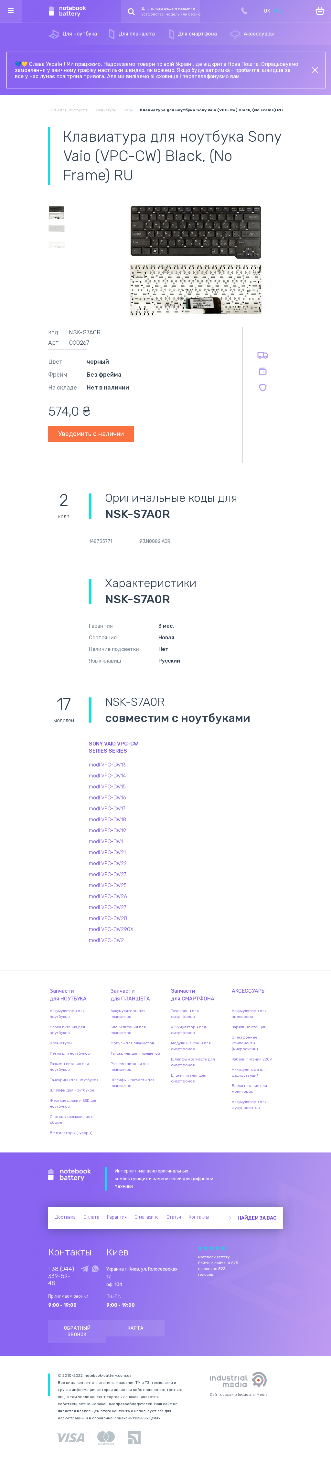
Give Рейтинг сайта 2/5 (206, 1248)
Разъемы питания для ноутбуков (69, 1066)
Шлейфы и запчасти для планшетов (133, 1083)
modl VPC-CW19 (107, 830)
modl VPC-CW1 (106, 841)
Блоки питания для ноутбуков (67, 1030)
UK (267, 11)
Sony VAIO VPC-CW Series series (113, 747)
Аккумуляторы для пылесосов (249, 1014)
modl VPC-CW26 (108, 896)
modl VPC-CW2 (106, 940)
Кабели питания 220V (252, 1059)
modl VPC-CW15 (107, 787)
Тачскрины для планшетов (135, 1053)
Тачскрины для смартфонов (185, 1014)
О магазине (146, 1217)
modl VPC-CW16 (107, 798)
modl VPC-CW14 (107, 776)
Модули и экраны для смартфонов (191, 1046)
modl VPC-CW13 (107, 765)
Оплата (91, 1217)
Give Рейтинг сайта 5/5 (223, 1248)
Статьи (173, 1217)
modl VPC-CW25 (108, 885)
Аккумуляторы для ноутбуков (67, 1014)
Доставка (65, 1217)
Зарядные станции (249, 1027)
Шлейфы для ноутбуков (72, 1090)
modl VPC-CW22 (108, 863)
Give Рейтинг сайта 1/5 (200, 1248)
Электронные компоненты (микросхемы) (245, 1043)
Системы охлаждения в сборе (71, 1119)
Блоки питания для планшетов (128, 1030)
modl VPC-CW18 (107, 820)
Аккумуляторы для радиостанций (249, 1072)
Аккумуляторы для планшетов (128, 1014)
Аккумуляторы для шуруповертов (249, 1105)
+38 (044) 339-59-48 (61, 1276)
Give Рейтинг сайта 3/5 (212, 1248)
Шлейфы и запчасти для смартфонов (193, 1062)
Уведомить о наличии (91, 434)
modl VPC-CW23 (108, 874)
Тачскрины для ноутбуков (74, 1080)
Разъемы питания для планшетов (130, 1066)
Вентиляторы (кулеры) (71, 1133)
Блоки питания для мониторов (249, 1088)
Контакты (199, 1217)
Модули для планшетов (132, 1043)
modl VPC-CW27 (107, 907)
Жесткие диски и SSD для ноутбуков (73, 1103)
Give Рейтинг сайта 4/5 (217, 1248)
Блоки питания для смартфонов (188, 1078)
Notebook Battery (69, 1175)
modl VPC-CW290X (111, 929)
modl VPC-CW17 (107, 809)
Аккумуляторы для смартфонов (188, 1030)
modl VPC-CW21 (107, 852)
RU (278, 11)
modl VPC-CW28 (108, 918)
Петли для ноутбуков (70, 1053)
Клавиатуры (61, 1043)
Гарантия (117, 1217)
